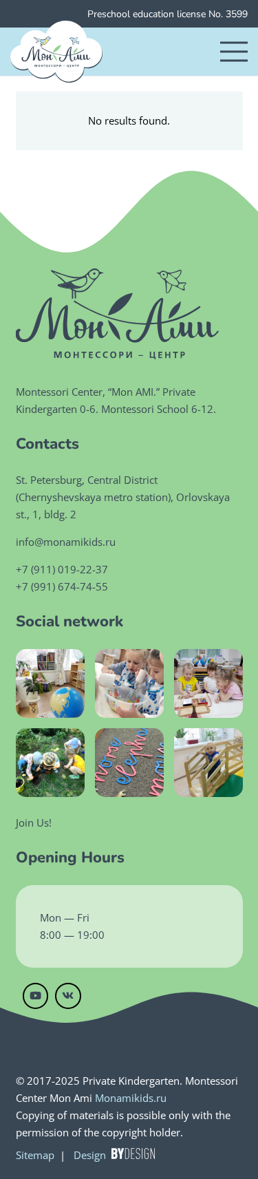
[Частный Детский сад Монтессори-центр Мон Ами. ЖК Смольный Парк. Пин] (56, 52)
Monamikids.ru (130, 1098)
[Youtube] (36, 996)
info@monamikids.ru (66, 542)
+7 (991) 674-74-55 (62, 586)
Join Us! (34, 822)
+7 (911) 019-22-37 (62, 569)
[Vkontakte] (68, 996)
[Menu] (234, 51)
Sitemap (35, 1155)
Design (90, 1155)
